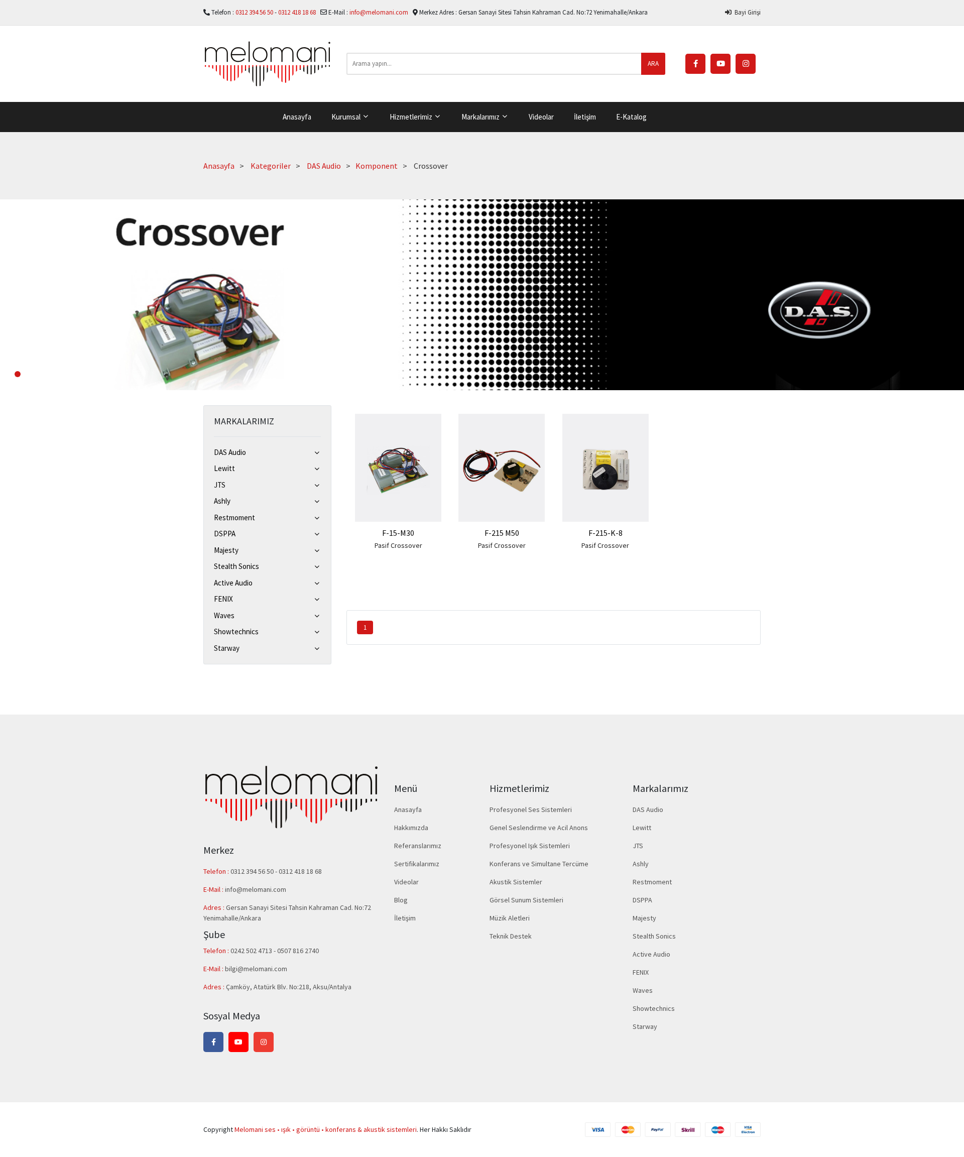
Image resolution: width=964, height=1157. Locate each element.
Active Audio (233, 583)
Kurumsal (346, 117)
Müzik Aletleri (510, 917)
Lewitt (224, 468)
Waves (224, 615)
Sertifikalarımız (416, 863)
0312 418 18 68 (297, 12)
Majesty (226, 550)
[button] (18, 374)
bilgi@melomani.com (256, 968)
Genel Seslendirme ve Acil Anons (539, 827)
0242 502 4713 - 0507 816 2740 (274, 950)
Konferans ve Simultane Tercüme (539, 863)
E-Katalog (631, 117)
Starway (226, 648)
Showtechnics (236, 631)
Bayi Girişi (746, 12)
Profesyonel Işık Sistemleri (530, 845)
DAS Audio (324, 166)
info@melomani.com (378, 12)
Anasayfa (297, 117)
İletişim (585, 117)
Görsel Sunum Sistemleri (526, 899)
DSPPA (224, 533)
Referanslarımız (417, 845)
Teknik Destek (511, 936)
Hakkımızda (411, 827)
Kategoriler (271, 166)
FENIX (223, 599)
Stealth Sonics (236, 566)
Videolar (541, 117)
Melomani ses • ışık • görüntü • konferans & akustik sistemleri (325, 1129)
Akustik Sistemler (516, 881)
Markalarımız (481, 117)
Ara (653, 63)
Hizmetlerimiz (412, 117)
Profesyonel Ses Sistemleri (531, 809)
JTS (219, 485)
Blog (401, 899)
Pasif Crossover (398, 545)
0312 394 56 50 (255, 12)
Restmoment (234, 517)
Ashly (222, 501)
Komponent (376, 166)
